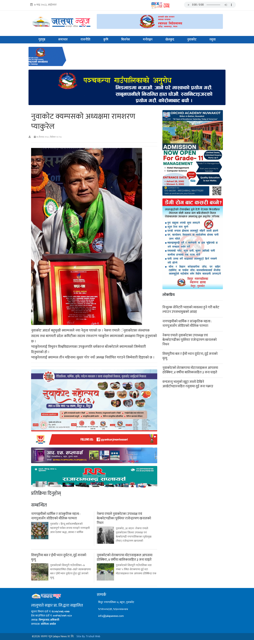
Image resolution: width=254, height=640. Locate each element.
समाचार (63, 39)
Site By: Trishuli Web (88, 636)
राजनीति (85, 39)
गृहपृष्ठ (41, 39)
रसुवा (212, 39)
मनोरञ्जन (147, 39)
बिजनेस (125, 39)
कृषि (105, 39)
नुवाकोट (191, 39)
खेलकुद (169, 39)
